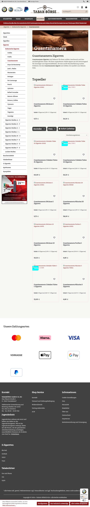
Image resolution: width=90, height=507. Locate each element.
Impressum (66, 419)
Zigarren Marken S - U (12, 144)
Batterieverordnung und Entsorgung (74, 422)
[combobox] (73, 11)
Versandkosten (39, 491)
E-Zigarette (6, 163)
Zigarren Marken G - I (12, 128)
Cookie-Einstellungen (69, 397)
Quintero (10, 88)
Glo (3, 477)
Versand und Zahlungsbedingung (43, 401)
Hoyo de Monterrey (13, 64)
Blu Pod (4, 450)
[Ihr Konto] (82, 7)
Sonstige (10, 116)
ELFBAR (4, 454)
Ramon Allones (12, 96)
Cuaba (9, 57)
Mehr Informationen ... (9, 505)
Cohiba (9, 53)
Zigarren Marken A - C (12, 120)
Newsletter (65, 408)
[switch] (84, 500)
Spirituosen (7, 167)
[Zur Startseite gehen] (45, 9)
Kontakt (34, 397)
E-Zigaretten (8, 445)
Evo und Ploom (7, 473)
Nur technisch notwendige (59, 503)
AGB (33, 411)
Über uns (65, 411)
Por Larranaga (12, 80)
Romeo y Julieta (12, 100)
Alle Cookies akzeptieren (79, 503)
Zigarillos (6, 41)
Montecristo (11, 72)
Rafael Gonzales (12, 92)
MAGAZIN (65, 404)
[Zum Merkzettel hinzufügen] (54, 98)
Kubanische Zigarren (12, 49)
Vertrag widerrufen (38, 408)
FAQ (63, 401)
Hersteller (37, 129)
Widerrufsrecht (37, 404)
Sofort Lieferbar (68, 129)
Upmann (10, 104)
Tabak (5, 37)
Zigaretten (6, 33)
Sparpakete (7, 171)
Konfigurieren (42, 503)
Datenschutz (66, 415)
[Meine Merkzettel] (78, 7)
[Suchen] (86, 11)
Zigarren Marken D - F (12, 124)
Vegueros (10, 112)
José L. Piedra (11, 68)
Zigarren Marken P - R (12, 140)
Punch (9, 84)
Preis (50, 129)
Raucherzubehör (8, 155)
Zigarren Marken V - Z (12, 148)
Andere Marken (10, 152)
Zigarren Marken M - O (12, 136)
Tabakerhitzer (7, 159)
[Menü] (87, 490)
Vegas (9, 108)
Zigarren (6, 45)
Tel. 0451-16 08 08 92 (9, 409)
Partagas (10, 76)
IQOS (3, 480)
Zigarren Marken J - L (12, 132)
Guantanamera (12, 61)
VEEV (3, 457)
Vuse (3, 461)
